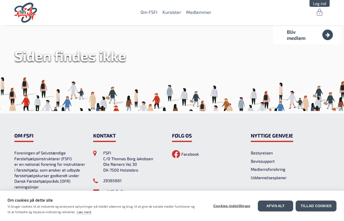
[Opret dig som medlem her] (327, 35)
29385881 (112, 180)
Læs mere (84, 212)
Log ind (319, 3)
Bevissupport (263, 161)
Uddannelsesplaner (269, 177)
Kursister (171, 12)
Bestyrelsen (262, 152)
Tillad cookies (316, 206)
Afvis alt (275, 206)
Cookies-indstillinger (231, 206)
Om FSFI (149, 12)
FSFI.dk (25, 13)
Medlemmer (198, 12)
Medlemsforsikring (268, 169)
